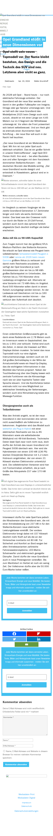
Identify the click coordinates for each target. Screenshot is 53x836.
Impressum (26, 802)
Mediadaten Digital (26, 797)
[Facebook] (14, 633)
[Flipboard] (39, 633)
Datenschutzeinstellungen (26, 811)
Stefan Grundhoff (41, 81)
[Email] (26, 644)
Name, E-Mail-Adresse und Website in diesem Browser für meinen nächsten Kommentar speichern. (25, 754)
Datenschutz (26, 806)
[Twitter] (14, 639)
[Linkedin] (39, 639)
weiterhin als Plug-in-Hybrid (17, 428)
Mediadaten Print (27, 794)
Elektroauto (9, 81)
